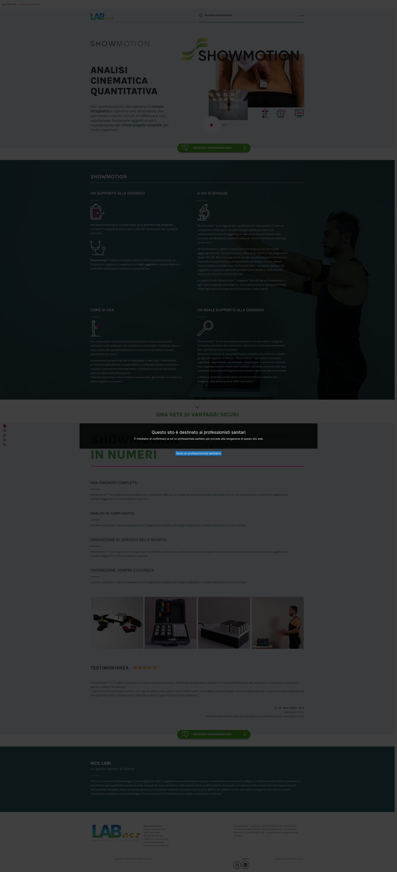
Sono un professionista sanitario (198, 453)
